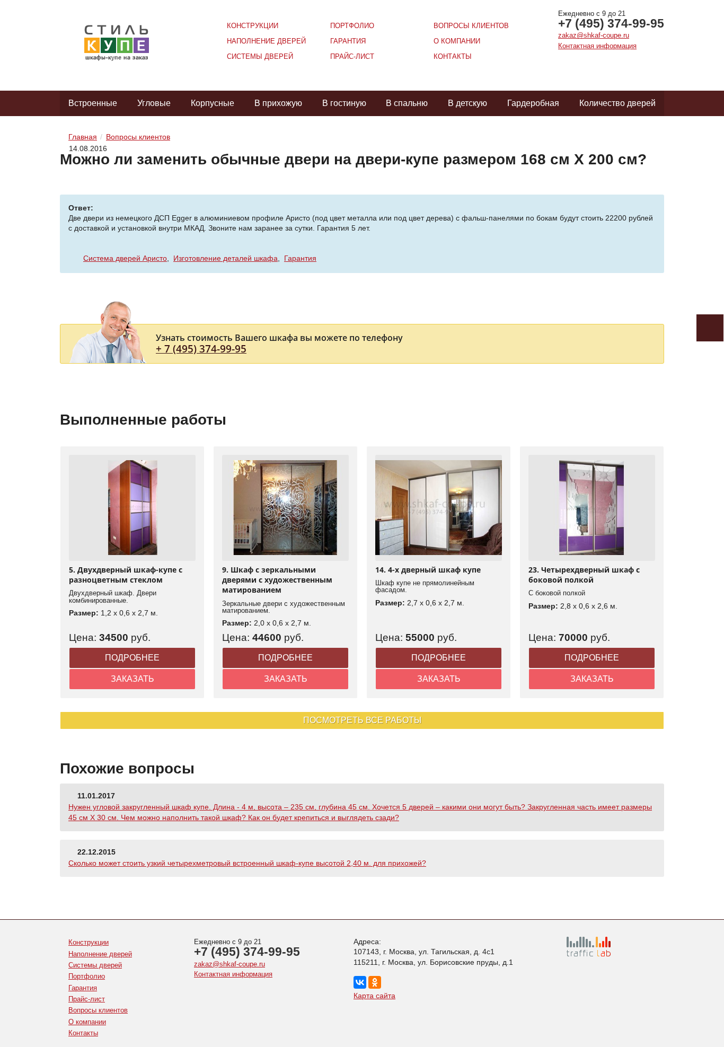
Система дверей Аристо (125, 258)
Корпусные (212, 103)
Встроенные (92, 103)
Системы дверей (260, 56)
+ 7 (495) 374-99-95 (201, 348)
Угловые (154, 103)
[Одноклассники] (374, 982)
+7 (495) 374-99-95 (611, 23)
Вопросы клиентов (471, 26)
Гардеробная (533, 103)
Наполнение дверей (266, 41)
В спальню (407, 103)
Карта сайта (374, 995)
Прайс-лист (352, 56)
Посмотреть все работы (362, 720)
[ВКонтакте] (360, 982)
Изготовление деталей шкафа (225, 258)
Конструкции (252, 26)
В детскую (467, 103)
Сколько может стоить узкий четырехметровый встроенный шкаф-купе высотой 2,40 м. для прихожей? (247, 863)
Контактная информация (597, 46)
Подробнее (132, 657)
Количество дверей (617, 103)
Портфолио (352, 26)
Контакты (453, 56)
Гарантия (348, 41)
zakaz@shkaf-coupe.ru (593, 35)
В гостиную (344, 103)
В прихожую (278, 103)
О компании (457, 41)
